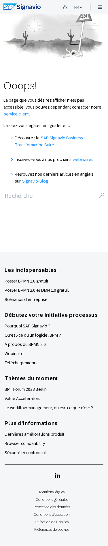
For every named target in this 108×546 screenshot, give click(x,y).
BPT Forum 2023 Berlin (26, 389)
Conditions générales (52, 499)
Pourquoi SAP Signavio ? (27, 326)
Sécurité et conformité (25, 452)
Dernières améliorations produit (35, 434)
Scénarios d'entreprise (26, 299)
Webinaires (15, 353)
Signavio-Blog (35, 181)
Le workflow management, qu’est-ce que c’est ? (49, 407)
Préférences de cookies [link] (51, 529)
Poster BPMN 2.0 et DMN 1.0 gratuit (37, 290)
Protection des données (52, 507)
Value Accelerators (22, 398)
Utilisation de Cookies (52, 522)
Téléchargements (21, 363)
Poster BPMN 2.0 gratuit (26, 281)
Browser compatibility (25, 443)
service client (16, 114)
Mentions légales (52, 492)
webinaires (83, 159)
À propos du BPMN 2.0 (25, 344)
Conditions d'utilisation (52, 514)
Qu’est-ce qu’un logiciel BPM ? (33, 335)
